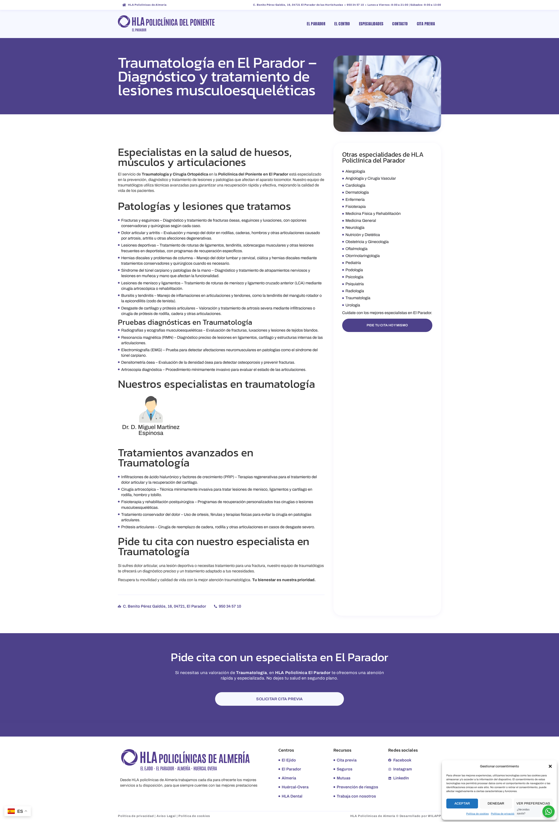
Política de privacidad (504, 813)
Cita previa (426, 24)
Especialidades (371, 24)
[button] (550, 766)
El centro (342, 24)
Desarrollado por (420, 816)
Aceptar (462, 803)
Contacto (400, 24)
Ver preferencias (533, 803)
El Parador (316, 24)
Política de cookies (477, 813)
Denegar (496, 803)
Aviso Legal (166, 816)
